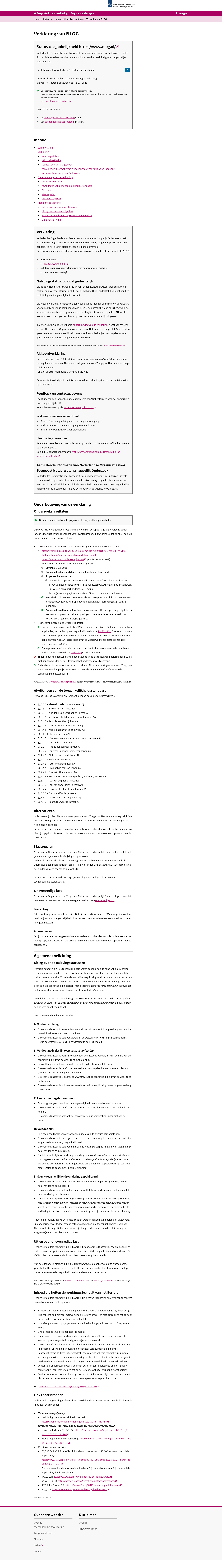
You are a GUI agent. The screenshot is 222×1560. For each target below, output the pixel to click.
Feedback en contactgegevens (57, 164)
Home (37, 19)
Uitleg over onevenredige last (57, 211)
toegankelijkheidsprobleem (60, 121)
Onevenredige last (51, 198)
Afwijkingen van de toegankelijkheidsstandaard (67, 185)
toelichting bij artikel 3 (103, 1280)
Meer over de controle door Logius (56, 101)
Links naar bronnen (52, 219)
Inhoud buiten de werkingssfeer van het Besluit (67, 215)
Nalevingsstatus (50, 156)
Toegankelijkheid (43, 1533)
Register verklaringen (82, 13)
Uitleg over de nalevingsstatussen (59, 207)
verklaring (76, 652)
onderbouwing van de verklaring (90, 324)
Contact (38, 1551)
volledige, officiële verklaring (59, 117)
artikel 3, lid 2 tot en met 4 (75, 1280)
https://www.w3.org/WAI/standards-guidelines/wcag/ (82, 1476)
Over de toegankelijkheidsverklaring (49, 1525)
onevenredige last (104, 900)
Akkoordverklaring (52, 160)
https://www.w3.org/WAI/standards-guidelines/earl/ (80, 1489)
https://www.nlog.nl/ (99, 46)
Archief (38, 1546)
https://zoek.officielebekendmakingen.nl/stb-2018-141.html (75, 1421)
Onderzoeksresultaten (53, 181)
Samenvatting (45, 147)
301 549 (104, 631)
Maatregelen (48, 194)
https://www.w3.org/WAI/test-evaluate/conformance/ (87, 1481)
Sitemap (38, 1539)
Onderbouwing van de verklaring (55, 177)
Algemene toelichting (49, 202)
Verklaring (43, 152)
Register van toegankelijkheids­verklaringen (63, 19)
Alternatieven (49, 190)
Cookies (83, 1522)
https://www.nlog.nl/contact (80, 407)
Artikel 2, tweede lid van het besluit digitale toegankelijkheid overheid (69, 1386)
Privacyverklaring (88, 1528)
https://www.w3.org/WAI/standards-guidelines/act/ (94, 1485)
